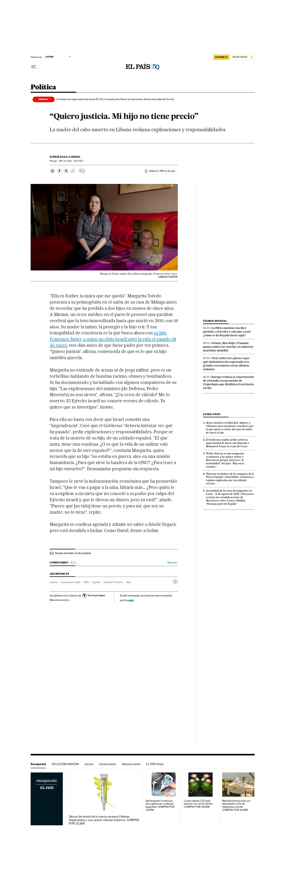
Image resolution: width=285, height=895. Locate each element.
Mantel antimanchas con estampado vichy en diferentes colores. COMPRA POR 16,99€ (236, 805)
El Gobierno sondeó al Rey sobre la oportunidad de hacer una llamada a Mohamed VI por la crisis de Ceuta (227, 443)
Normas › (173, 562)
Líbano (54, 582)
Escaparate (38, 764)
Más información (59, 600)
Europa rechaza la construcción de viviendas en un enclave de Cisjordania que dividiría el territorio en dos (228, 382)
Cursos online (107, 764)
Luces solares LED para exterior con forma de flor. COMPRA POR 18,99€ (198, 803)
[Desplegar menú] (34, 67)
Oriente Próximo (113, 582)
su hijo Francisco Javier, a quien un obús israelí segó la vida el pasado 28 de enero (113, 339)
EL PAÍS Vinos (155, 764)
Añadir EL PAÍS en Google (162, 171)
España (96, 582)
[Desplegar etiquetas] (175, 581)
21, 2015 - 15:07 (71, 161)
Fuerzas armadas (70, 582)
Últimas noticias (215, 320)
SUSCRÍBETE (221, 57)
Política (43, 87)
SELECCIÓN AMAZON (65, 764)
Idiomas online (131, 764)
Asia (128, 582)
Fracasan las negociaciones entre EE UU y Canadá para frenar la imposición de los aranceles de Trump (115, 99)
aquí (131, 600)
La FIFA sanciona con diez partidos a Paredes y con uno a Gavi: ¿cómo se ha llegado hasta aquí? (227, 331)
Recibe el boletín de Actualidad (73, 553)
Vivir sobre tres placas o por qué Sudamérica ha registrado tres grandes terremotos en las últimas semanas (226, 363)
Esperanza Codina (65, 157)
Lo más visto (211, 414)
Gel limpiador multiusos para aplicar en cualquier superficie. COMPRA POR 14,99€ (160, 805)
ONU (86, 582)
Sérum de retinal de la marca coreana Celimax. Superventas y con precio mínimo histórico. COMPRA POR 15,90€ (104, 820)
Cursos (89, 764)
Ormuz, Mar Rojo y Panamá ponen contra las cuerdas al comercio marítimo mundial (228, 346)
